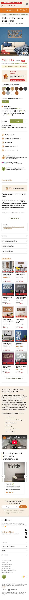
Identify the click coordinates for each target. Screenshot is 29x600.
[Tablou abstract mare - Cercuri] (8, 360)
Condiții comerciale (6, 567)
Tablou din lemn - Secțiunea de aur (7, 345)
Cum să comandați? (6, 569)
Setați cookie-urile (8, 573)
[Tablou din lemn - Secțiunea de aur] (8, 337)
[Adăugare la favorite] (25, 123)
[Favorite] (21, 10)
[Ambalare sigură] (3, 159)
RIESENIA (4, 588)
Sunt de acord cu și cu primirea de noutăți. (15, 513)
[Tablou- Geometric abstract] (21, 360)
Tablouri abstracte (7, 230)
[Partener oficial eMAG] (3, 164)
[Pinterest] (26, 538)
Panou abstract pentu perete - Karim (20, 322)
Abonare (23, 508)
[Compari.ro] (4, 578)
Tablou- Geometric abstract (21, 368)
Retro (22, 228)
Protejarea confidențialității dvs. (9, 571)
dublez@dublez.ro (8, 533)
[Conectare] (24, 10)
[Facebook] (26, 531)
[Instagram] (26, 535)
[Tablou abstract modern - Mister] (8, 268)
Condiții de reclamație (7, 566)
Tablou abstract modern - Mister (7, 276)
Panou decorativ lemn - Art (20, 276)
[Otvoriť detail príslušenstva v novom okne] (11, 110)
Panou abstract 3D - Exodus (8, 299)
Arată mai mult (14, 220)
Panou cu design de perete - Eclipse (21, 299)
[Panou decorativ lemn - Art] (21, 268)
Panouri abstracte (7, 228)
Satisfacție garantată (6, 562)
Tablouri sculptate (16, 228)
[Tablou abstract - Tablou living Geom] (8, 313)
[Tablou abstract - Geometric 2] (21, 337)
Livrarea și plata (5, 564)
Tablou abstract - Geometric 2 (20, 345)
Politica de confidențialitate (11, 595)
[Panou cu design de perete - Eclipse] (21, 291)
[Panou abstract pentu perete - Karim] (21, 313)
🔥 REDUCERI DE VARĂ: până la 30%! (11, 2)
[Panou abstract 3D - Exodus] (8, 291)
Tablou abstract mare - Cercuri (7, 368)
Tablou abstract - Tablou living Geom (8, 321)
